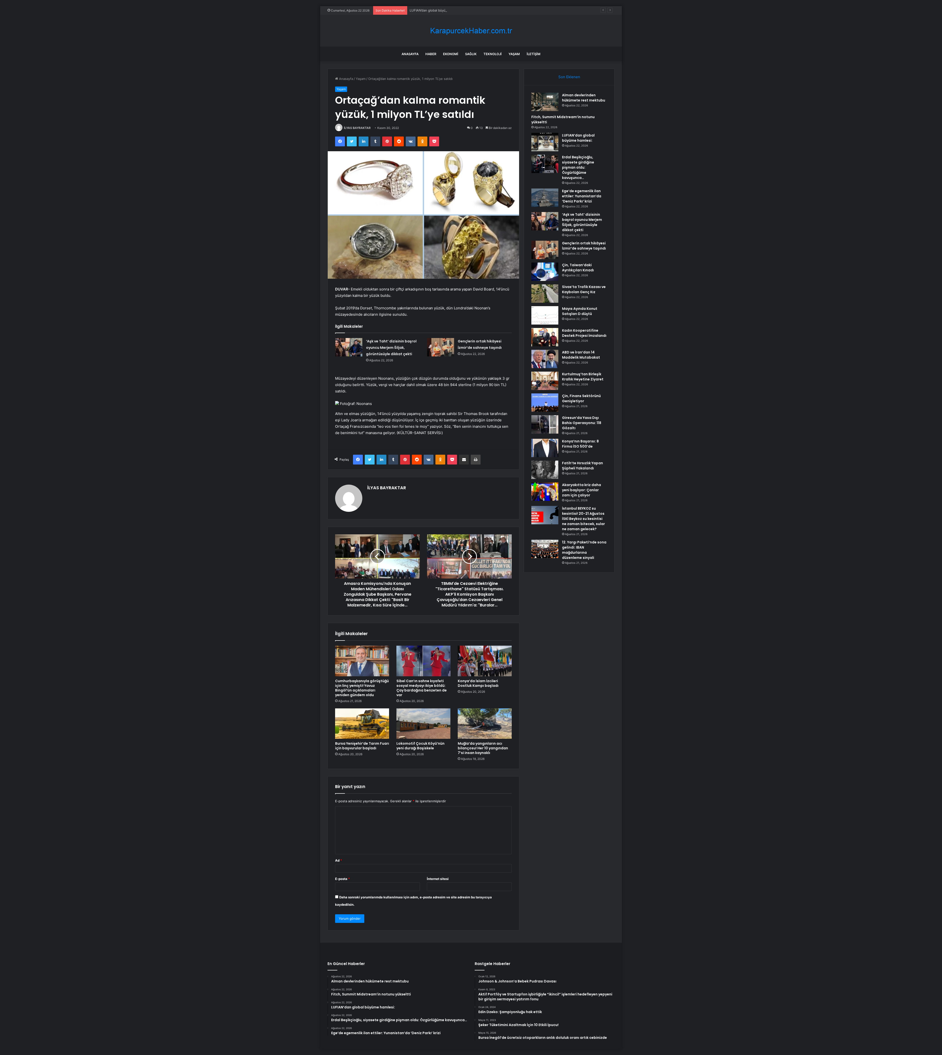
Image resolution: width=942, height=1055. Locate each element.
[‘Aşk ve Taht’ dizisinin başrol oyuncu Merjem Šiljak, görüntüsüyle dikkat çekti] (348, 347)
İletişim (533, 54)
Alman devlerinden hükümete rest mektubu (583, 98)
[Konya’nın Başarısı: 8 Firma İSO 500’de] (544, 448)
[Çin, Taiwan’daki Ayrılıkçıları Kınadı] (544, 272)
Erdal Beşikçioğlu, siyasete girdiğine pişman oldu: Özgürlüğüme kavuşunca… (578, 167)
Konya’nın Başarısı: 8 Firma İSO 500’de (580, 444)
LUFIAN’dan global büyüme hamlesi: (437, 10)
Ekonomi (450, 54)
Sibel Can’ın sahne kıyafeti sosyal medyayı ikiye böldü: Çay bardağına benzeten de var (421, 687)
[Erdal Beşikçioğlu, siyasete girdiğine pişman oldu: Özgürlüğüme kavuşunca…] (544, 164)
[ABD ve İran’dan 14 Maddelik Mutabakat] (544, 359)
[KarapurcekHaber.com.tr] (471, 31)
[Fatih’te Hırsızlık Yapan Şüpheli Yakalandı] (544, 470)
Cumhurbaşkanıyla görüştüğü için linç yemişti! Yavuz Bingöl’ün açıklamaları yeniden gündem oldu (362, 687)
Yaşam (514, 54)
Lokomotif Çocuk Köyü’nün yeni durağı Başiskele (420, 746)
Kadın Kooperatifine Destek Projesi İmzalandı (584, 333)
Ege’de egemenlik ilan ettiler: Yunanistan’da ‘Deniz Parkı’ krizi (581, 196)
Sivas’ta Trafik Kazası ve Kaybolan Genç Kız (584, 289)
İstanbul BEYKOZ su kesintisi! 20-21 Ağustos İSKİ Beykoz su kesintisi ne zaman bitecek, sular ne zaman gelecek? (583, 518)
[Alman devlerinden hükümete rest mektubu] (544, 102)
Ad (338, 860)
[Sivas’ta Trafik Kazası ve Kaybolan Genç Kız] (544, 293)
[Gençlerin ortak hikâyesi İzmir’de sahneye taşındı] (440, 347)
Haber (430, 54)
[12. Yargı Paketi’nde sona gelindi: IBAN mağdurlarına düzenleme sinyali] (544, 549)
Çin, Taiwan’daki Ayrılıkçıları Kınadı (578, 268)
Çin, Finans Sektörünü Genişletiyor (581, 398)
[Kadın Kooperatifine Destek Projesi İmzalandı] (544, 337)
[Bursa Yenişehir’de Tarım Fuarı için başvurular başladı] (362, 723)
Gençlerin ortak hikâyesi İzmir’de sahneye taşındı (584, 246)
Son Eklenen (569, 77)
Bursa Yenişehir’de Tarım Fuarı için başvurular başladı (362, 746)
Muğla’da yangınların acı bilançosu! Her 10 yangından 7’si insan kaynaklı (483, 748)
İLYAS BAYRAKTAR (357, 128)
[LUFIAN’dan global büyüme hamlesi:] (544, 142)
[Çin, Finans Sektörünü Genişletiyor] (544, 402)
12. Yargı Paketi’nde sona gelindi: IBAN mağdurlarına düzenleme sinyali (584, 550)
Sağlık (471, 54)
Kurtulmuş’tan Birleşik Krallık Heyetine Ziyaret (582, 377)
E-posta (342, 879)
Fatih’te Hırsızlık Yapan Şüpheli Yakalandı (582, 466)
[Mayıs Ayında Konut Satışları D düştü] (544, 315)
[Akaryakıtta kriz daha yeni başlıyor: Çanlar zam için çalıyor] (544, 491)
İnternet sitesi (438, 879)
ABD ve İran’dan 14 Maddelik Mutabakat (581, 355)
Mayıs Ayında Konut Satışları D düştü (579, 311)
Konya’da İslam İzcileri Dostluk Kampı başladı (478, 683)
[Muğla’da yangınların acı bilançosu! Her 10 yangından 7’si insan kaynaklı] (485, 723)
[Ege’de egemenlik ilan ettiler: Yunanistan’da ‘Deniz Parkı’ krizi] (544, 197)
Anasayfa (410, 54)
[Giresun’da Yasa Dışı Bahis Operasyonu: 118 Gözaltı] (544, 424)
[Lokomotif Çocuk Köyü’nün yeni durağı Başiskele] (423, 723)
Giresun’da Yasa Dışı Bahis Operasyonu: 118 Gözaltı (581, 422)
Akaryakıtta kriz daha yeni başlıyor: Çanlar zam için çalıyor (581, 490)
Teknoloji (493, 54)
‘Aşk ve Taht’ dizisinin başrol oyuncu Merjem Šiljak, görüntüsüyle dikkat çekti (391, 347)
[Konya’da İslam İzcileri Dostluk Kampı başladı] (485, 661)
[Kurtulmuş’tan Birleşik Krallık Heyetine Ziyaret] (544, 381)
